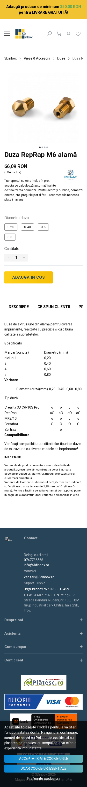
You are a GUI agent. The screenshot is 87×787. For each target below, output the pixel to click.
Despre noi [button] (13, 620)
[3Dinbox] (29, 33)
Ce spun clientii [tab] (53, 306)
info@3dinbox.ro (36, 565)
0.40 (27, 227)
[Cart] (59, 33)
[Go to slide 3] (44, 147)
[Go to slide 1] (40, 147)
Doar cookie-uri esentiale (43, 768)
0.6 (43, 227)
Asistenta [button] (12, 633)
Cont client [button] (13, 660)
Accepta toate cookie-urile (43, 758)
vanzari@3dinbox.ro (39, 577)
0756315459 (59, 589)
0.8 (9, 237)
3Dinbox (10, 58)
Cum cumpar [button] (15, 647)
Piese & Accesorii (37, 58)
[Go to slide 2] (42, 147)
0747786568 (33, 560)
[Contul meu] (68, 33)
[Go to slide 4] (47, 147)
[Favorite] (78, 33)
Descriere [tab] (19, 306)
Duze (61, 58)
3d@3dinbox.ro (35, 589)
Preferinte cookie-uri (43, 779)
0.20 (10, 227)
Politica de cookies (50, 738)
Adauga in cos (28, 277)
